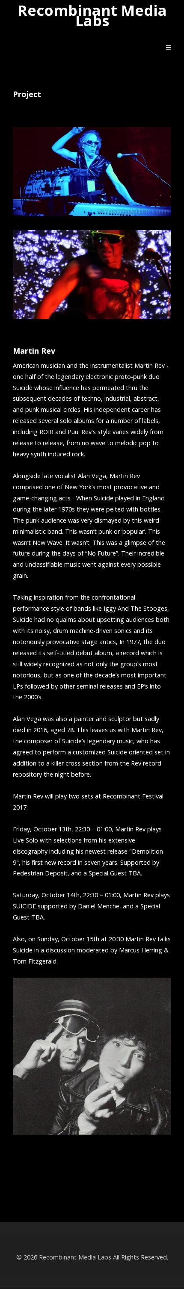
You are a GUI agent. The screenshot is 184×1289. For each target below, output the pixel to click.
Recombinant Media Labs (92, 16)
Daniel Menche (92, 1162)
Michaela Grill (92, 1188)
